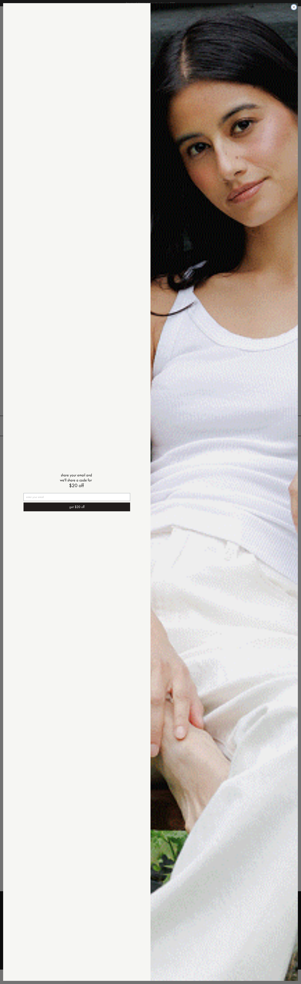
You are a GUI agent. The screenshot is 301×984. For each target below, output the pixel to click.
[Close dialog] (294, 7)
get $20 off (76, 507)
